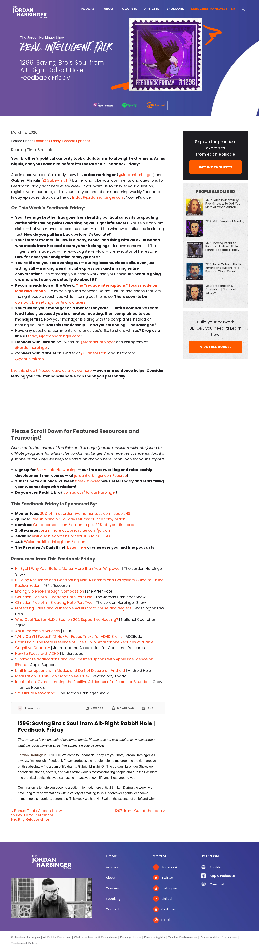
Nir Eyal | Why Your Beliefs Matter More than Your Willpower (68, 568)
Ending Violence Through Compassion (49, 591)
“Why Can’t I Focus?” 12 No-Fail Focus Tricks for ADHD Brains (69, 636)
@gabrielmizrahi (30, 358)
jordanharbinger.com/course (100, 475)
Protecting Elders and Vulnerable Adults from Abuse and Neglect (73, 608)
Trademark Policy (24, 943)
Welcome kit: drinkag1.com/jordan (54, 541)
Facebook (169, 867)
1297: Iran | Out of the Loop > (140, 810)
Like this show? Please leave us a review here (51, 370)
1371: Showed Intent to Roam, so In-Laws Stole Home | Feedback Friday (222, 246)
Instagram (169, 888)
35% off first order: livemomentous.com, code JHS (85, 513)
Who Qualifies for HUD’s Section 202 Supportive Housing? (66, 619)
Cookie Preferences (182, 937)
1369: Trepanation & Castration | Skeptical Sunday (220, 289)
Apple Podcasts (222, 875)
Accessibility (209, 937)
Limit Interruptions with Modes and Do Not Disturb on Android (70, 670)
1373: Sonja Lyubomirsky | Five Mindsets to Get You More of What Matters (222, 203)
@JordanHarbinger (135, 174)
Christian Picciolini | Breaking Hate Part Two (54, 602)
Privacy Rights (154, 937)
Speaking (113, 898)
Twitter (167, 877)
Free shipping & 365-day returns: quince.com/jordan (78, 519)
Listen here (76, 547)
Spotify (215, 867)
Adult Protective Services (37, 630)
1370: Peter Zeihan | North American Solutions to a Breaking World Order (223, 267)
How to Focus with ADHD (37, 653)
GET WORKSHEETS (215, 167)
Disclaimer (229, 937)
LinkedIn (167, 898)
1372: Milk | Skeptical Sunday (224, 221)
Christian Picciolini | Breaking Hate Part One (53, 596)
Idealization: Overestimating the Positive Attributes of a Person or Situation (82, 681)
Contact (112, 909)
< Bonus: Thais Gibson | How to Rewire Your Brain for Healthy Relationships (36, 815)
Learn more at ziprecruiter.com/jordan (75, 530)
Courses (112, 888)
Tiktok (166, 919)
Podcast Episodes (76, 141)
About (111, 877)
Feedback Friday (47, 141)
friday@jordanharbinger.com (98, 197)
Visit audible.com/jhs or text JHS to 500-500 (71, 536)
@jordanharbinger (31, 347)
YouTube (168, 909)
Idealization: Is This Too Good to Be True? (52, 676)
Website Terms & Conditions (95, 937)
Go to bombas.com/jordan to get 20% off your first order (85, 524)
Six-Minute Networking (57, 469)
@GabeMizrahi (56, 180)
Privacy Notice (130, 937)
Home (111, 856)
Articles (112, 867)
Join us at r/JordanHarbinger (89, 492)
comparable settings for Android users (50, 302)
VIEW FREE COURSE (215, 347)
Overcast (217, 884)
